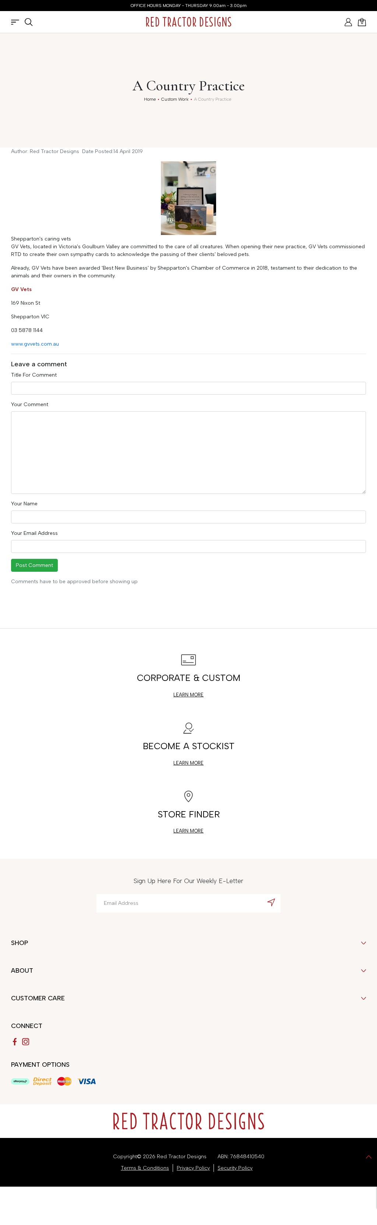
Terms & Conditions (145, 1168)
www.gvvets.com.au (35, 344)
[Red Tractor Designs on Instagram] (25, 1041)
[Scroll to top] (368, 1156)
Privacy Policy (193, 1168)
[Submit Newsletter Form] (271, 902)
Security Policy (235, 1168)
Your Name (24, 504)
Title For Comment (34, 375)
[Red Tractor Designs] (188, 22)
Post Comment (34, 565)
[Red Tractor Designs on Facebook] (14, 1041)
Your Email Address (34, 533)
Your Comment (29, 404)
